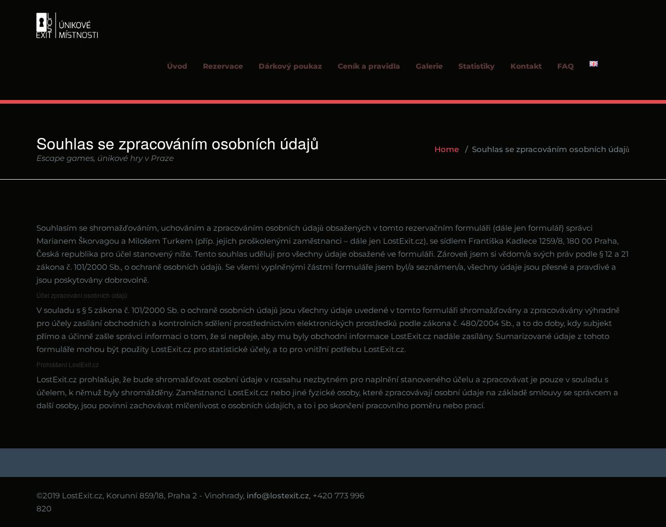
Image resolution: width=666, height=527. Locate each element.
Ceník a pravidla (369, 66)
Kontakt (526, 66)
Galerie (429, 66)
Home (446, 149)
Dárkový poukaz (290, 66)
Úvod (177, 66)
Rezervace (223, 66)
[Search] (620, 75)
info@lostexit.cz (278, 495)
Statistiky (476, 66)
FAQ (565, 66)
